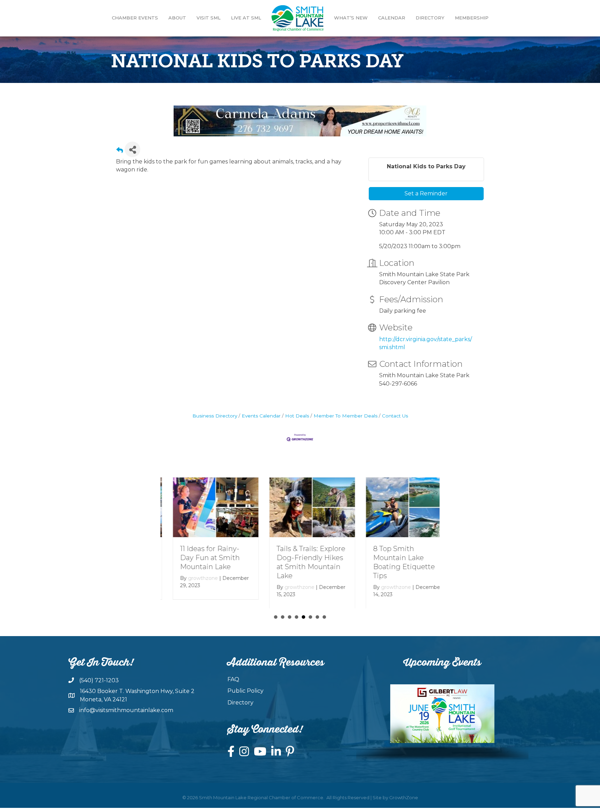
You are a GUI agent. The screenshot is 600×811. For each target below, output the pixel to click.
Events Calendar (261, 416)
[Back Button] (119, 151)
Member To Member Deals (345, 416)
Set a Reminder (426, 193)
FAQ (233, 679)
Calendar (391, 17)
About (177, 17)
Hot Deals (297, 416)
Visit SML (208, 17)
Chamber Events (135, 17)
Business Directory (214, 416)
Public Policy (245, 690)
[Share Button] (132, 149)
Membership (472, 17)
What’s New (351, 17)
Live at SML (246, 17)
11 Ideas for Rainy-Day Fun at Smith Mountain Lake (197, 557)
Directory (430, 17)
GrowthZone (403, 797)
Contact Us (395, 416)
